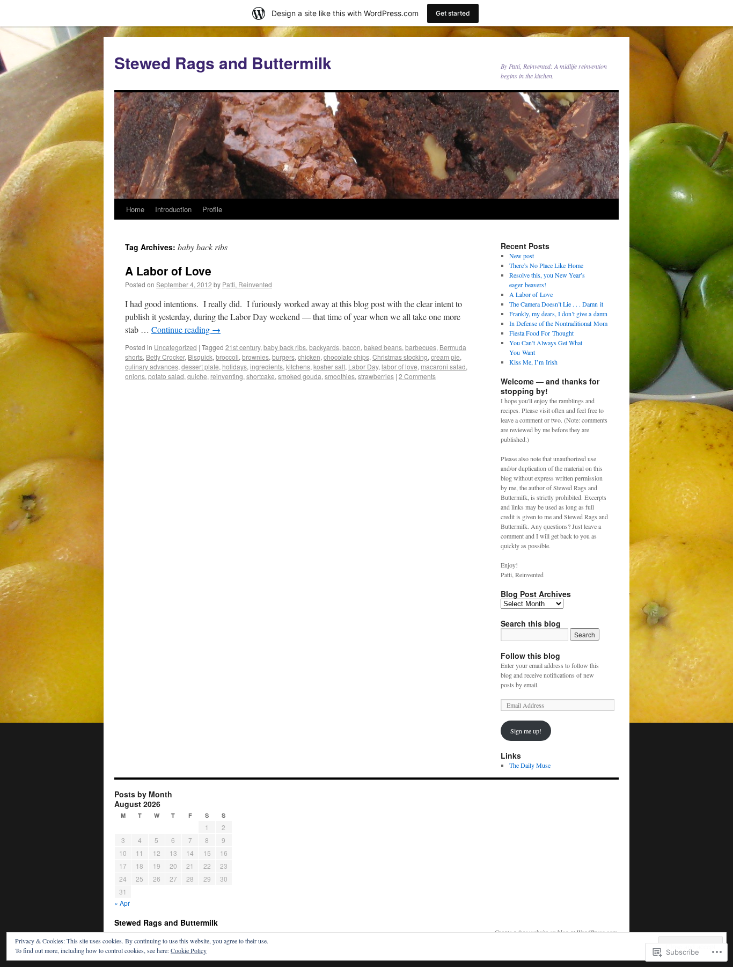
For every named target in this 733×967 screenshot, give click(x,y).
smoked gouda (299, 376)
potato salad (166, 376)
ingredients (266, 366)
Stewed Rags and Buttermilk (223, 62)
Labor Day (363, 366)
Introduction (173, 209)
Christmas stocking (400, 356)
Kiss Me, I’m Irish (533, 362)
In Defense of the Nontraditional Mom (558, 323)
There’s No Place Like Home (546, 265)
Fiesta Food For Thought (541, 333)
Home (135, 209)
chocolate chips (346, 356)
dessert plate (200, 366)
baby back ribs (284, 347)
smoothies (340, 376)
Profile (212, 209)
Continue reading (186, 329)
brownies (255, 356)
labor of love (399, 366)
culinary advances (151, 366)
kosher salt (329, 366)
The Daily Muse (530, 765)
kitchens (298, 366)
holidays (234, 366)
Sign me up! (525, 730)
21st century (242, 347)
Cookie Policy (189, 950)
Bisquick (200, 356)
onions (135, 376)
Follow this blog (530, 655)
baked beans (383, 347)
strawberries (376, 376)
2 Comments (417, 376)
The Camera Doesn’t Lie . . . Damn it (556, 304)
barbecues (420, 347)
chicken (309, 356)
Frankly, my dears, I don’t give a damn (558, 313)
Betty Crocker (165, 356)
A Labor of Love (168, 271)
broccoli (227, 356)
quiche (197, 376)
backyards (324, 347)
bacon (351, 347)
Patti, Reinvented (247, 284)
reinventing (226, 376)
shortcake (260, 376)
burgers (283, 356)
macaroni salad (443, 366)
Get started (453, 13)
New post (521, 255)
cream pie (445, 356)
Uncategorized (175, 347)
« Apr (122, 902)
